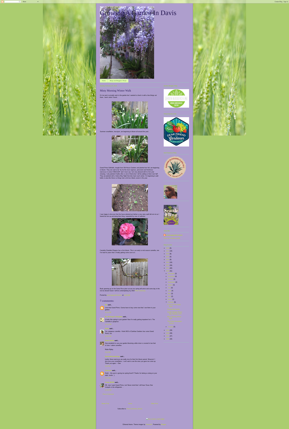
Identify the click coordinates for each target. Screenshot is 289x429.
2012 (168, 265)
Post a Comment (108, 394)
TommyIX (149, 424)
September (171, 282)
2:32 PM (108, 352)
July (169, 288)
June (169, 291)
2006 (168, 339)
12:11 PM (108, 312)
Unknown (108, 370)
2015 (168, 257)
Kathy (107, 328)
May (169, 293)
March (170, 299)
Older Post (154, 403)
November (171, 276)
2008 (168, 333)
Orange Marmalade (173, 309)
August (170, 285)
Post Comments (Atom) (134, 409)
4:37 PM (108, 378)
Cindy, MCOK (109, 382)
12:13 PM (108, 324)
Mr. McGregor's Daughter (113, 317)
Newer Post (105, 403)
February (171, 302)
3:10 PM (108, 366)
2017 (168, 251)
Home (104, 81)
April (169, 296)
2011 (168, 268)
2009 (168, 330)
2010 (168, 271)
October (171, 279)
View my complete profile (172, 238)
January (171, 327)
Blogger (163, 424)
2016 (168, 254)
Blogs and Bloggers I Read (118, 81)
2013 (168, 262)
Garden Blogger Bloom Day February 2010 (174, 313)
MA (106, 305)
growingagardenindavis (174, 235)
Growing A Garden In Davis (138, 12)
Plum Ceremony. (140, 291)
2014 (168, 259)
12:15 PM (108, 390)
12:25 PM (108, 336)
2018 (168, 248)
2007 (168, 336)
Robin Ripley (109, 340)
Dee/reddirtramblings (112, 356)
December (171, 273)
